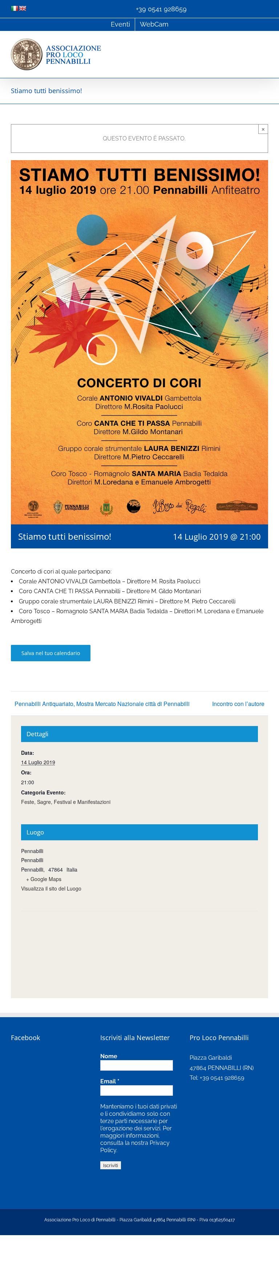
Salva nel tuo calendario (50, 653)
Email (110, 1081)
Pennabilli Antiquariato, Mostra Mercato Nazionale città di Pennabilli (102, 703)
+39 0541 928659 (161, 9)
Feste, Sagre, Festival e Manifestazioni (65, 801)
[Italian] (14, 8)
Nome (108, 1056)
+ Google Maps (43, 879)
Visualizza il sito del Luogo (51, 888)
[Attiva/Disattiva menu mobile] (265, 42)
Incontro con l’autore (238, 703)
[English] (22, 8)
